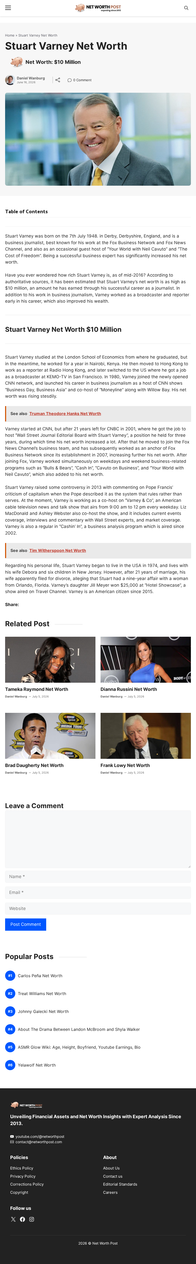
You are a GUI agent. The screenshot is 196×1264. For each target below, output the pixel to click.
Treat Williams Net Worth (42, 993)
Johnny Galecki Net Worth (43, 1011)
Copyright (19, 1192)
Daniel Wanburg (31, 78)
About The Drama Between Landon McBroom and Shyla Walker (79, 1029)
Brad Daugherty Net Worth (34, 765)
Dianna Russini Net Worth (129, 689)
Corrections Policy (27, 1184)
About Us (111, 1168)
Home (10, 35)
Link (71, 80)
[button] (186, 8)
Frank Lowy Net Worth (125, 765)
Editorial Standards (120, 1184)
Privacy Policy (22, 1176)
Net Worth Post (105, 1243)
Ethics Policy (21, 1168)
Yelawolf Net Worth (37, 1065)
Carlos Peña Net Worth (40, 975)
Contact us (112, 1176)
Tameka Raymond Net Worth (36, 689)
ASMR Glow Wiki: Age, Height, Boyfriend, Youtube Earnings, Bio (79, 1047)
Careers (110, 1192)
